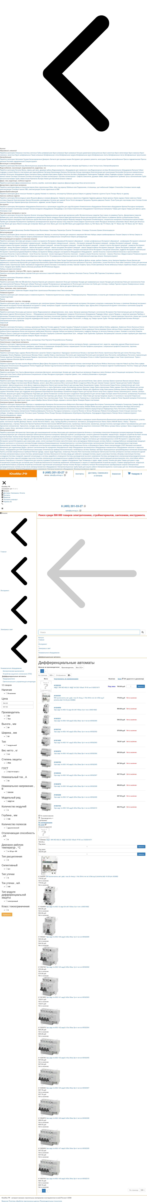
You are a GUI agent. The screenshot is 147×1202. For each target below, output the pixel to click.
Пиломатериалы (14, 346)
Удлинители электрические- (10, 426)
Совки (85, 396)
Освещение (4, 366)
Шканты (24, 267)
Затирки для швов (69, 372)
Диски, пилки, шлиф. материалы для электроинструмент (35, 303)
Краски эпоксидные (15, 219)
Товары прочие (97, 318)
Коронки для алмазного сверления (71, 234)
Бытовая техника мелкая (15, 436)
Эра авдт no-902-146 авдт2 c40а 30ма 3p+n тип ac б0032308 (75, 785)
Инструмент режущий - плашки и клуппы (97, 245)
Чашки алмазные (37, 155)
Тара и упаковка (67, 318)
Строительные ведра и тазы (109, 357)
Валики (28, 353)
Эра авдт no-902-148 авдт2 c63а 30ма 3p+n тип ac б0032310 (75, 807)
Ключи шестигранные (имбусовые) (32, 331)
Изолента (41, 421)
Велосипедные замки (22, 198)
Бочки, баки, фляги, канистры (98, 381)
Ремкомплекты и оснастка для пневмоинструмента (105, 295)
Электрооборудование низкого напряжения (31, 469)
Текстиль (130, 366)
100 (9, 819)
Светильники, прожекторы (71, 424)
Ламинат (72, 273)
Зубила (101, 327)
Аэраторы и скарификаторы (36, 404)
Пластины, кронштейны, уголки (96, 262)
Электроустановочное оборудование (60, 469)
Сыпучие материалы (33, 348)
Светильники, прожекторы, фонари (93, 424)
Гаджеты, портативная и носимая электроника (99, 436)
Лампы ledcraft (112, 421)
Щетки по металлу (26, 359)
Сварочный (4, 322)
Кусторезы (80, 406)
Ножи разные (109, 389)
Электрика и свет (6, 211)
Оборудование (75, 252)
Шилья (44, 400)
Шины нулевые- (121, 426)
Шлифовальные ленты (100, 155)
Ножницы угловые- (113, 331)
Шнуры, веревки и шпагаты (63, 400)
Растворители (21, 221)
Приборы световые (96, 449)
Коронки (35, 282)
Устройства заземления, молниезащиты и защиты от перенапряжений (77, 462)
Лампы (104, 421)
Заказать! (141, 686)
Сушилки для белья (36, 398)
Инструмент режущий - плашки (71, 245)
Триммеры (41, 413)
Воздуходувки (90, 404)
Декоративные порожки (23, 273)
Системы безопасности (52, 454)
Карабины (123, 260)
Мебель (104, 363)
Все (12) (80, 667)
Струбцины (50, 333)
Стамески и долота (98, 193)
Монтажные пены (54, 290)
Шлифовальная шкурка (67, 155)
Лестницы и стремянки (121, 303)
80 (8, 727)
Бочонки (18, 170)
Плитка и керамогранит (71, 346)
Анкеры (18, 260)
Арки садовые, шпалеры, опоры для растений (71, 381)
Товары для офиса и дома (136, 209)
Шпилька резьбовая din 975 (37, 267)
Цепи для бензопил (7, 286)
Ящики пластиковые (92, 400)
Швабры (39, 400)
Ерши (81, 385)
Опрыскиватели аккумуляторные (43, 409)
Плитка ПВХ (93, 273)
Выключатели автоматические (117, 419)
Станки (69, 209)
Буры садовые (20, 353)
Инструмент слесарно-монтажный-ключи (78, 249)
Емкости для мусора (56, 385)
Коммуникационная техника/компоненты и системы (63, 443)
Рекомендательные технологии (51, 1201)
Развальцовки (34, 333)
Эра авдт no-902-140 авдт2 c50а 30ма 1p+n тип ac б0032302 (75, 730)
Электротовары (12, 368)
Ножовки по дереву (33, 193)
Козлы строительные (106, 353)
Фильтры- (136, 318)
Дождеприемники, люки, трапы (62, 312)
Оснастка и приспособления (109, 252)
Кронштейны (44, 262)
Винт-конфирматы (45, 260)
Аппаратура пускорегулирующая (122, 432)
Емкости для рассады (71, 385)
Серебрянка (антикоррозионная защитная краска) (44, 221)
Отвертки (139, 331)
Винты (54, 260)
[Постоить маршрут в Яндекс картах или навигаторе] (4, 479)
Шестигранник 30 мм (36, 286)
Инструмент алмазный (138, 241)
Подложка (101, 273)
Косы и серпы (48, 387)
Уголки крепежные (97, 264)
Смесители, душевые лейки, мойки (95, 176)
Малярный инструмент (138, 303)
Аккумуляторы (20, 404)
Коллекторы (71, 172)
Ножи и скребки (43, 355)
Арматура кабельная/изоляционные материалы (43, 434)
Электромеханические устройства (12, 320)
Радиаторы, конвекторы (62, 452)
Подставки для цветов (40, 393)
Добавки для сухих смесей (9, 217)
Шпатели (16, 359)
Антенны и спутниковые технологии (97, 432)
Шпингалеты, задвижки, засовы (40, 202)
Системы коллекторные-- (67, 176)
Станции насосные (130, 411)
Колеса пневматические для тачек (127, 385)
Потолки (83, 346)
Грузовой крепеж (72, 260)
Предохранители (9, 679)
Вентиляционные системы (53, 166)
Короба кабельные (76, 445)
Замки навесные (131, 198)
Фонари (52, 413)
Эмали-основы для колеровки (27, 224)
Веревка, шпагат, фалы (41, 383)
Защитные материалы (83, 372)
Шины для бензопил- (52, 286)
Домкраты (46, 159)
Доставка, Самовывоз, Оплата (14, 493)
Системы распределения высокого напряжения (84, 456)
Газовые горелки (109, 383)
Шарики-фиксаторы (22, 202)
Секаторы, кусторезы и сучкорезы (17, 396)
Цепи (13, 267)
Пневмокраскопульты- (79, 295)
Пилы (116, 409)
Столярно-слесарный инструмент (27, 307)
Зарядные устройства (7, 406)
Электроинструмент (111, 256)
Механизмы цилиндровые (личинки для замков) (48, 200)
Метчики (87, 234)
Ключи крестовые (39, 329)
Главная (41, 640)
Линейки (27, 230)
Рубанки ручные (72, 193)
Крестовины (53, 174)
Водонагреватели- (44, 312)
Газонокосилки (109, 404)
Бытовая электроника (31, 436)
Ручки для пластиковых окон (125, 200)
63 (8, 781)
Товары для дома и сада (130, 460)
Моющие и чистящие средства (42, 389)
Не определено (50, 447)
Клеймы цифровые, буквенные (116, 327)
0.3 (9, 754)
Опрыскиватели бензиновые (66, 409)
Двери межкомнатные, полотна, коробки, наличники (33, 183)
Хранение (3, 368)
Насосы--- (29, 314)
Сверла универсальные (35, 236)
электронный (13, 901)
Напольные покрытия (115, 363)
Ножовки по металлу (128, 331)
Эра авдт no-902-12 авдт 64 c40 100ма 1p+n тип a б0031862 (75, 708)
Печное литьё (97, 391)
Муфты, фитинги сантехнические (33, 447)
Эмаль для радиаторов (76, 224)
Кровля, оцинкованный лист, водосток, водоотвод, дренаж (103, 344)
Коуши (129, 260)
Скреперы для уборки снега (57, 396)
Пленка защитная (6, 357)
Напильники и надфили (82, 331)
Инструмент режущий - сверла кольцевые (49, 247)
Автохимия (19, 159)
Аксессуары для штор (47, 381)
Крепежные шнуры (60, 387)
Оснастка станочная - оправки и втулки (77, 254)
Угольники (93, 230)
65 (8, 736)
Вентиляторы (20, 166)
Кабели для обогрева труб (72, 166)
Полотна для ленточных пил (83, 284)
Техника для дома (114, 460)
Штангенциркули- (109, 230)
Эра (9, 719)
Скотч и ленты (74, 357)
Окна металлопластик (87, 183)
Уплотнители (141, 398)
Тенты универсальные (72, 398)
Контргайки (119, 172)
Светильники (104, 452)
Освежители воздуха (70, 391)
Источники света (59, 441)
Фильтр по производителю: (49, 667)
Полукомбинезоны (58, 340)
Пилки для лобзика (27, 284)
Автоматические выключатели (13, 671)
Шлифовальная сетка (51, 155)
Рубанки (104, 411)
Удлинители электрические (9, 376)
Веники (30, 383)
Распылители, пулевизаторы (127, 393)
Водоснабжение (33, 363)
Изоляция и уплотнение (96, 312)
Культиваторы (72, 406)
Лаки (24, 219)
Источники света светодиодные (76, 441)
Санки (2, 396)
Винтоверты (80, 404)
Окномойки (10, 391)
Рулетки (68, 230)
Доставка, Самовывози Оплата (98, 474)
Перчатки (48, 340)
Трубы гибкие (20, 178)
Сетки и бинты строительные (58, 357)
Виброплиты (71, 404)
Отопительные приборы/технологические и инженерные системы (66, 449)
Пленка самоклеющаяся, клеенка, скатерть (129, 391)
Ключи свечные (112, 329)
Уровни (99, 230)
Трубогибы (91, 333)
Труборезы (99, 333)
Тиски (85, 333)
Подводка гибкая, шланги (105, 314)
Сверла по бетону (128, 234)
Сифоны (80, 176)
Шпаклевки (120, 221)
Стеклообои (119, 187)
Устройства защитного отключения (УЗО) (89, 426)
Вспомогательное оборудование (120, 170)
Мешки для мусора (137, 387)
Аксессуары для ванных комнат (26, 312)
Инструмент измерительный (10, 243)
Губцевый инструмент (81, 327)
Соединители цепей (42, 264)
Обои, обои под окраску (57, 187)
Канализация (55, 172)
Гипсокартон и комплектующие (50, 344)
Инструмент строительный (136, 249)
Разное (2, 299)
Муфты (60, 174)
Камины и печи (87, 166)
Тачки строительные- (127, 357)
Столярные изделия (106, 366)
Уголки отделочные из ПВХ (49, 189)
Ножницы (18, 409)
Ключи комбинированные (24, 329)
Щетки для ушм (77, 286)
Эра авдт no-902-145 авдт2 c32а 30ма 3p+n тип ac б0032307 (75, 774)
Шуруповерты (107, 413)
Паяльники (24, 424)
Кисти (97, 353)
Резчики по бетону (85, 411)
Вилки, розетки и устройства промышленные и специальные (61, 436)
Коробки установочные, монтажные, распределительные (81, 421)
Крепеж (124, 206)
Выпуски (135, 170)
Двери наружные (58, 183)
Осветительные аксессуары (32, 449)
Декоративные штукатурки (33, 372)
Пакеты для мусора (85, 391)
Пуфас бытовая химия (109, 393)
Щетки (75, 400)
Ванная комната (128, 381)
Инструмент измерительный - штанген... (62, 243)
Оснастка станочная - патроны (102, 254)
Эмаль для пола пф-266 (59, 224)
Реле (80, 452)
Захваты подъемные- (53, 353)
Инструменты (53, 363)
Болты (36, 260)
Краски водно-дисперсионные (69, 217)
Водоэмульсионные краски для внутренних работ (61, 215)
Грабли (129, 383)
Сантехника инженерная (90, 452)
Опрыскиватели (47, 391)
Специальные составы (39, 374)
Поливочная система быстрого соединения (64, 393)
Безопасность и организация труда (48, 206)
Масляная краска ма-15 (47, 219)
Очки (43, 340)
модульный (12, 745)
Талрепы (83, 264)
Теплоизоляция (47, 348)
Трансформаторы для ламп (136, 424)
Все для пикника (97, 383)
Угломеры (85, 230)
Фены (47, 413)
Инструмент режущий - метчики (49, 245)
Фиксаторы (10, 202)
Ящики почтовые (57, 202)
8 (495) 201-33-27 (53, 472)
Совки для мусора (93, 396)
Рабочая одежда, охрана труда (43, 452)
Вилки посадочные (80, 383)
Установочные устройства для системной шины (17, 462)
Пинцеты (3, 333)
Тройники (121, 176)
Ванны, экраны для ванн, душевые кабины (37, 170)
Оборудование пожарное (65, 314)
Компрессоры (51, 406)
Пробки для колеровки (8, 221)
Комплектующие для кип (126, 312)
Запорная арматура (81, 312)
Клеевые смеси (110, 372)
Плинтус (86, 273)
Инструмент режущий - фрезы (109, 247)
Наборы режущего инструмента (59, 252)
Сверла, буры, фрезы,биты (89, 305)
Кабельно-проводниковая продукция (132, 441)
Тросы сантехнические (133, 176)
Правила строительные (39, 357)
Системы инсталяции (33, 176)
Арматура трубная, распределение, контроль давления (80, 434)
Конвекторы (139, 312)
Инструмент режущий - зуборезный (24, 245)
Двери (41, 363)
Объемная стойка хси (23, 277)
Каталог (61, 363)
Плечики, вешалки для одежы (10, 393)
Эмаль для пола (44, 224)
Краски (43, 217)
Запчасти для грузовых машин (60, 159)
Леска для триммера (70, 282)
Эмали (126, 221)
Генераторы (127, 404)
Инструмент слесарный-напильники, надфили (110, 249)
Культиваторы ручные (74, 387)
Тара (80, 460)
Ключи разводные (75, 329)
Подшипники (4, 256)
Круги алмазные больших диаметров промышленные (83, 153)
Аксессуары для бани (31, 381)
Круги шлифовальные (23, 155)
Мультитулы (4, 409)
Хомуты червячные (125, 264)
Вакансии (116, 473)
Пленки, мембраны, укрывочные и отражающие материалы (41, 346)
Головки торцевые (66, 327)
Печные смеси (139, 372)
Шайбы (18, 267)
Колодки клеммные (38, 443)
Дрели (141, 404)
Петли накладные (76, 200)
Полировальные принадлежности (60, 284)
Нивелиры (53, 230)
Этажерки (81, 400)
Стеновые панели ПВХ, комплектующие (26, 189)
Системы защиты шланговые (100, 454)
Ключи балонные (133, 327)
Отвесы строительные (57, 355)
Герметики (19, 290)
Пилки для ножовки (41, 284)
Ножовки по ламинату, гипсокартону (53, 193)
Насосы (11, 409)
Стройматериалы (120, 366)
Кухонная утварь (88, 387)
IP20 (9, 763)
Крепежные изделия (7, 314)
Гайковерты (119, 404)
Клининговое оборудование (111, 206)
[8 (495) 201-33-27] (9, 479)
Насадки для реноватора (114, 282)
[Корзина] (1, 479)
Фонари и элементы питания (85, 464)
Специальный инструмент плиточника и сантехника (117, 305)
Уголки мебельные (111, 264)
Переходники (92, 174)
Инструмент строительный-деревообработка (16, 252)
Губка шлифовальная (44, 153)
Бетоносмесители (60, 404)
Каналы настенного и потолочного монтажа (15, 443)
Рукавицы (69, 340)
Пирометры (61, 230)
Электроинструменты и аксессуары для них (112, 467)
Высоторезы (99, 404)
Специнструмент (31, 161)
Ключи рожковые (100, 329)
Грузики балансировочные (32, 159)
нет (9, 869)
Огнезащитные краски (130, 219)
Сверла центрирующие (79, 236)
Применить (7, 914)
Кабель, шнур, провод (52, 421)
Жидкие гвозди (28, 290)
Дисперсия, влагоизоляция (52, 372)
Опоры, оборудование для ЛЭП (11, 449)
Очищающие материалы (125, 372)
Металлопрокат (20, 314)
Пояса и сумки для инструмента (18, 333)
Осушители (80, 409)
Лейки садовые (115, 387)
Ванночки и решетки (38, 353)
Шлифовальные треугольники (135, 155)
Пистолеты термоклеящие (137, 355)
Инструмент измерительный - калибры (34, 243)
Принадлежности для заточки (90, 393)
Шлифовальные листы (116, 155)
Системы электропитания (83, 458)
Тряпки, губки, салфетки (109, 398)
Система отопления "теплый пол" (98, 316)
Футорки (41, 178)
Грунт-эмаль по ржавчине (109, 215)
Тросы (88, 264)
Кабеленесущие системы (97, 441)
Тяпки (120, 398)
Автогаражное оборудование (25, 206)
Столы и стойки (93, 357)
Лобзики (88, 406)
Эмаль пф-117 (111, 224)
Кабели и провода (112, 441)
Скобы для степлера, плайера (104, 284)
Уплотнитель (4, 400)
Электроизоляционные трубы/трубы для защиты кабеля (77, 467)
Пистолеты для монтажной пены (96, 355)
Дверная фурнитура (72, 183)
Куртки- (23, 340)
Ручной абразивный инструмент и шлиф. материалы (36, 305)
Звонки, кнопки (32, 421)
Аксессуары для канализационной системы (41, 432)
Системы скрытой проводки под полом (22, 458)
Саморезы (127, 262)
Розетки (44, 424)
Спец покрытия (68, 221)
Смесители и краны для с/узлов (135, 316)
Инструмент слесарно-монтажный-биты (50, 249)
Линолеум (79, 273)
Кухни (99, 363)
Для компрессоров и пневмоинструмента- (30, 295)
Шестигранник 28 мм (21, 286)
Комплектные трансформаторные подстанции (121, 443)
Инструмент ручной (7, 441)
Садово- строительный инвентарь (67, 305)
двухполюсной (13, 828)
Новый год (126, 363)
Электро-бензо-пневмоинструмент (124, 413)
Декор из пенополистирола (25, 187)
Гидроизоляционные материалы (26, 344)
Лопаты (11, 355)
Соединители (113, 176)
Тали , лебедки (77, 333)
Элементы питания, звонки (72, 428)
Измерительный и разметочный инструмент (71, 303)
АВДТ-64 (11, 801)
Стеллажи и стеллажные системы (61, 264)
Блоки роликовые (27, 260)
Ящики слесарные (41, 335)
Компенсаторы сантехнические (93, 443)
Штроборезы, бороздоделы (92, 413)
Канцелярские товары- (92, 385)
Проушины (87, 200)
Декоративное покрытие (132, 215)
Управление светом (68, 426)
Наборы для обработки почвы (93, 389)
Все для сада (66, 206)
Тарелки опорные (121, 284)
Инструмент (75, 206)
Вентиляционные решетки (34, 166)
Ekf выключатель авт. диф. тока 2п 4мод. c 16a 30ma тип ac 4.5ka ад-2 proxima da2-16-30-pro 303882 (79, 697)
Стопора (139, 200)
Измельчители (21, 406)
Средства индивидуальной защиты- (37, 318)
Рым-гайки (119, 262)
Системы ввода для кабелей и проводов (75, 454)
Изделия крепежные (74, 439)
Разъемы (74, 452)
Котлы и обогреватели (91, 445)
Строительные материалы (102, 209)
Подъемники (26, 357)
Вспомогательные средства (89, 215)
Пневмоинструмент (140, 254)
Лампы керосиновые (102, 387)
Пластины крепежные (77, 262)
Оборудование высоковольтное (84, 447)
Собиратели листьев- (74, 396)
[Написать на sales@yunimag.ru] (7, 479)
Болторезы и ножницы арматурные (27, 327)
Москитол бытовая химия (9, 389)
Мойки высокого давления (100, 406)
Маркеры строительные (22, 355)
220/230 (10, 792)
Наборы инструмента (39, 252)
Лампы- (120, 421)
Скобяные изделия (69, 366)
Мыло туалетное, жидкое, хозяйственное (67, 389)
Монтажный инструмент (8, 305)
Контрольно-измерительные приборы (55, 445)
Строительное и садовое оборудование (64, 460)
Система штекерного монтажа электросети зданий (127, 452)
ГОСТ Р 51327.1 (13, 772)
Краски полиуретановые (125, 217)
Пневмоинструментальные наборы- (58, 295)
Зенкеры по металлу (51, 234)
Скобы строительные (12, 264)
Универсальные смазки (136, 284)
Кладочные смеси (98, 372)
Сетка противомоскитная (38, 396)
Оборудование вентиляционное (45, 314)
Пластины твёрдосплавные (123, 254)
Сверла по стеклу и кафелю (16, 236)
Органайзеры (58, 391)
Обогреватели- (132, 389)
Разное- (107, 200)
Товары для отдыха (119, 209)
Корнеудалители (37, 387)
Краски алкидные (53, 217)
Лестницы (132, 353)
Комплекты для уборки (8, 387)
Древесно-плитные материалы (72, 344)
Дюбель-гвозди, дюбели (93, 260)
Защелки (10, 200)
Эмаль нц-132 (90, 224)
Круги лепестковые (121, 153)
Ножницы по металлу (99, 331)
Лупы (123, 387)
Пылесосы (49, 411)
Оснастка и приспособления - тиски (20, 254)
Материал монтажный (133, 445)
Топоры (113, 193)
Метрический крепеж (61, 262)
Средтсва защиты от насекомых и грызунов (116, 396)
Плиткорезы (17, 357)
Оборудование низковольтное (105, 447)
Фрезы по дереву (123, 193)
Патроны (17, 284)
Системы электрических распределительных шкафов (55, 458)
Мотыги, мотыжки (24, 389)
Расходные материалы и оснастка (66, 411)
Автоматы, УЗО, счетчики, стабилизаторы (30, 419)
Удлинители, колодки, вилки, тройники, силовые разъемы (40, 426)
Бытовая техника (21, 363)
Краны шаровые (43, 174)
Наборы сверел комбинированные (103, 234)
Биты (30, 282)
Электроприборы (57, 428)
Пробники (37, 424)
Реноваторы (96, 411)
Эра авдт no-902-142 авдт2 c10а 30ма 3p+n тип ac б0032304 (75, 752)
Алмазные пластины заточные (26, 153)
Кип (115, 312)
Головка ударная (54, 327)
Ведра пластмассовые (19, 383)
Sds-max (18, 282)
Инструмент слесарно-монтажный (23, 249)
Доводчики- (55, 198)
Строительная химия (92, 221)
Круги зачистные (109, 153)
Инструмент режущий (84, 243)
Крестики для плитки (121, 353)
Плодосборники (26, 393)
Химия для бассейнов (52, 178)
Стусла (107, 193)
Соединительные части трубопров (12, 318)
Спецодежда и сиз (60, 209)
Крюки (51, 262)
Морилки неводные (75, 219)
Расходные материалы (136, 206)
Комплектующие (19, 200)
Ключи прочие (63, 329)
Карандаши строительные (71, 353)
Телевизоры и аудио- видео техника (95, 460)
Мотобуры (127, 406)
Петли (68, 200)
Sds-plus (25, 282)
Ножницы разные (120, 389)
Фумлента (33, 178)
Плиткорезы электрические (20, 411)
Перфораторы (108, 409)
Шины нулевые (110, 426)
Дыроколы (44, 385)
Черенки (10, 359)
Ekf (9, 716)
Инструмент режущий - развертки (124, 245)
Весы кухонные (55, 383)
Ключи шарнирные (13, 331)
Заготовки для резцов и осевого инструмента (31, 241)
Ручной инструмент (7, 209)
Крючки (28, 200)
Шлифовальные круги (84, 155)
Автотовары (19, 381)
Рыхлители (142, 393)
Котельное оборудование (16, 174)
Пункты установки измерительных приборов (15, 452)
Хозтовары (13, 400)
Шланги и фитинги (130, 295)
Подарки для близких (42, 366)
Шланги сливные (66, 178)
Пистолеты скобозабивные (118, 355)
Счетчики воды (55, 318)
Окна (132, 363)
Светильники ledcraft (54, 424)
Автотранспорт (20, 432)
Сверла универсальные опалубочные (57, 236)
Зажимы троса (107, 260)
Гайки (59, 260)
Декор (46, 363)
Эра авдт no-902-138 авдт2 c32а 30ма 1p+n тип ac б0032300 (75, 719)
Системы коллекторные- (49, 176)
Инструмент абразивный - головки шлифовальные (83, 241)
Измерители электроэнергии (36, 406)
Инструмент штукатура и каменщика (100, 303)
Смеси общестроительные (21, 374)
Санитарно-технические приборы (55, 316)
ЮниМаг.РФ (18, 474)
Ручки (113, 200)
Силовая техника (29, 209)
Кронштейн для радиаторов (30, 262)
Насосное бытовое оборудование (75, 174)
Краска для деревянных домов (30, 217)
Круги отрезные (134, 153)
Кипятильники (105, 385)
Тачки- (61, 398)
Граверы (135, 404)
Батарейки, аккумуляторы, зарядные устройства (117, 434)
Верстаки (44, 327)
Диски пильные (20, 193)
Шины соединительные (136, 426)
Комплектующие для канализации (103, 172)
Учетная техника (68, 464)
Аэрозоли (27, 215)
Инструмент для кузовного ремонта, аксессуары (89, 159)
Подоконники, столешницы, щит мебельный (92, 187)
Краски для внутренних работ (91, 217)
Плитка (32, 366)
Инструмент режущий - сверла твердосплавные (81, 247)
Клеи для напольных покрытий (43, 273)
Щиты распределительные (40, 428)
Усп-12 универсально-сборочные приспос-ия (62, 256)
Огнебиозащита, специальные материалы (107, 219)
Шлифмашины (67, 413)
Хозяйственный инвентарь (88, 256)
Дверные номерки (44, 198)
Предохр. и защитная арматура (125, 314)
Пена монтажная (67, 290)
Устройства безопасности (43, 462)
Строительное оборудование (82, 209)
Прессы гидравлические (131, 159)
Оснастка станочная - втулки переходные (48, 254)
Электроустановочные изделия (85, 469)
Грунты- (121, 215)
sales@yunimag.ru (56, 475)
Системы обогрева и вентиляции (122, 454)
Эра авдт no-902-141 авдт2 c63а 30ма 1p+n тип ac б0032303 (75, 741)
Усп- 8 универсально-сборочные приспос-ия (30, 256)
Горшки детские (121, 383)
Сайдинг (112, 187)
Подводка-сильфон (116, 174)
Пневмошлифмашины (38, 411)
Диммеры (23, 421)
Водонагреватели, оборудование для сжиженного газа (71, 170)
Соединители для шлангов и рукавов (37, 460)
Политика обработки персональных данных (24, 1201)
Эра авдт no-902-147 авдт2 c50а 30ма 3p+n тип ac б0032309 (75, 796)
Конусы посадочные (23, 387)
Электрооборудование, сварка (11, 415)
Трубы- (105, 318)
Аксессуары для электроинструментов (70, 432)
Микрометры (34, 230)
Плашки (118, 234)
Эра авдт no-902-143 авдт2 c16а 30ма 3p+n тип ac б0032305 (75, 763)
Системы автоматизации (34, 454)
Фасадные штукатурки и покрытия (60, 374)
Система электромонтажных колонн (12, 454)
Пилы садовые (108, 391)
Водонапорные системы (99, 170)
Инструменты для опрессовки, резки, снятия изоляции (33, 441)
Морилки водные (62, 219)
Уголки (27, 178)
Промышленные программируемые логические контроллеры (125, 449)
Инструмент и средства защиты (130, 439)
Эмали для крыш (11, 224)
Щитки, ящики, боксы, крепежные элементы (15, 428)
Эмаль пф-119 (122, 224)
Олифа (140, 219)
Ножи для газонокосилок (132, 282)
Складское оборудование (44, 209)
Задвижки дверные (95, 198)
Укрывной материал (130, 398)
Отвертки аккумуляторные (93, 409)
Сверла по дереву (84, 193)
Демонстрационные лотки (18, 385)
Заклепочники (94, 327)
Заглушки (47, 172)
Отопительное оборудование (85, 314)
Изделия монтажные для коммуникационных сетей (100, 439)
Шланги (100, 256)
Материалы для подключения (10, 447)
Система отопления (18, 176)
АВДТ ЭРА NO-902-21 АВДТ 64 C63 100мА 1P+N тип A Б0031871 (77, 686)
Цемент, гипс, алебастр (80, 374)
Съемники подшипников (63, 333)
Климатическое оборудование (90, 206)
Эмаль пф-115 (100, 224)
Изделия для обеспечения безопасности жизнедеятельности (45, 439)
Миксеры (35, 355)
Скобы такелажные (27, 264)
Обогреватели (27, 409)
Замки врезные (108, 198)
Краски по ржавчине (109, 217)
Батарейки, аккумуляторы (54, 419)
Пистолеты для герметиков (75, 355)
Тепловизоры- (77, 230)
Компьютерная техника (8, 445)
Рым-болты (111, 262)
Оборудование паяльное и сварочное (130, 447)
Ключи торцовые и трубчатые (128, 329)
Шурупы (57, 267)
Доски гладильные (34, 385)
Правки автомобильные (114, 159)
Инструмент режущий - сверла (23, 247)
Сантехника (18, 209)
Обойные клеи (72, 187)
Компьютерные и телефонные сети (29, 445)
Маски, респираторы (33, 340)
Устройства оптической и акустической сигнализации (43, 464)
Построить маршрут (11, 499)
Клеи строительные (42, 187)
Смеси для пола (6, 374)
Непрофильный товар (64, 447)
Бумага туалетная (116, 381)
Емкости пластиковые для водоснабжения (29, 172)
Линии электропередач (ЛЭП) (114, 445)
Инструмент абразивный (56, 241)
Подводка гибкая (103, 174)
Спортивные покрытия (113, 273)
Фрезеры (58, 413)
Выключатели (102, 419)
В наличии (12, 693)
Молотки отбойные (116, 406)
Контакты (80, 473)
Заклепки (116, 260)
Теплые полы (98, 166)
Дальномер (19, 230)
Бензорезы (50, 404)
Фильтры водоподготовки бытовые (120, 318)
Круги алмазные (58, 153)
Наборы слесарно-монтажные (10, 269)
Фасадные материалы (108, 221)
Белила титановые (37, 215)
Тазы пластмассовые (51, 398)
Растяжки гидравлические (16, 161)
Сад (51, 366)
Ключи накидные (52, 329)
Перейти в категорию (7, 153)
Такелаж (76, 264)
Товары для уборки (140, 366)
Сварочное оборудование (77, 316)
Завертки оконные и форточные (70, 198)
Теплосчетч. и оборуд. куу (82, 318)
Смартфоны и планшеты (14, 460)
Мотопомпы (135, 406)
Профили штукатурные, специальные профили (103, 346)
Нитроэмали (87, 219)
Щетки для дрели (66, 286)
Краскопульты (62, 406)
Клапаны (64, 172)
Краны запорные (31, 174)
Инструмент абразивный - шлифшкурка (115, 241)
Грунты (21, 372)
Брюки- (17, 340)
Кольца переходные (83, 172)
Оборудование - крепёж (89, 252)
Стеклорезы (83, 357)
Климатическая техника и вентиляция (78, 363)
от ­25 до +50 (12, 851)
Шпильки (50, 267)
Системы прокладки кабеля (116, 424)
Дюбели (81, 260)
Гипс (17, 372)
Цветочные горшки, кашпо (26, 400)
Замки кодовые (119, 198)
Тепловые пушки (31, 413)
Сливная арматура (117, 316)
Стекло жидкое (79, 221)
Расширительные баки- (17, 316)
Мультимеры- (44, 230)
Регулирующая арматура (34, 316)
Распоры (43, 333)
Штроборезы (77, 413)
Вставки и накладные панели (86, 419)
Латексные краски (32, 219)
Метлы (127, 387)
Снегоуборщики (112, 411)
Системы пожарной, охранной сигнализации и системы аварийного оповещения (37, 456)
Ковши (112, 385)
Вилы (89, 383)
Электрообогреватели (111, 166)
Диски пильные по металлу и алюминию (29, 234)
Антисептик (19, 215)
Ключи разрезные (88, 329)
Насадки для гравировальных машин (92, 282)
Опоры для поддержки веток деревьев (28, 391)
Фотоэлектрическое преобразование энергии (112, 464)
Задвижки (85, 198)
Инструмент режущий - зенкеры (104, 243)
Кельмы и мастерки (87, 353)
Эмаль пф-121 (133, 224)
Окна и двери (139, 363)
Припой (31, 424)
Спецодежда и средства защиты (87, 366)
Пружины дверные (97, 200)
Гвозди (63, 260)
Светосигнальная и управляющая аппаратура (19, 681)
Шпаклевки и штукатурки (97, 374)
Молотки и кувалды (52, 331)
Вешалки (34, 198)
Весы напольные (67, 383)
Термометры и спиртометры (90, 398)
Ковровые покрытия (61, 273)
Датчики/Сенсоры (122, 436)
